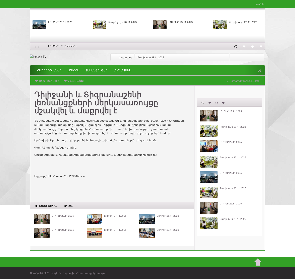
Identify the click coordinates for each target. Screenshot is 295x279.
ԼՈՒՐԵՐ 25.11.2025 (181, 22)
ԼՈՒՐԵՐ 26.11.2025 (60, 22)
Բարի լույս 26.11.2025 (122, 22)
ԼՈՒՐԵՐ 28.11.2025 (63, 215)
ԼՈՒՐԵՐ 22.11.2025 (168, 229)
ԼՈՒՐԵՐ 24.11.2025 (115, 229)
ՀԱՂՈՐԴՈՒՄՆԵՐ (49, 70)
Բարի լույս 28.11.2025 (150, 57)
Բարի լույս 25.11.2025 (243, 22)
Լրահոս (73, 70)
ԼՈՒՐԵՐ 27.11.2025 (115, 215)
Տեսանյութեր (96, 70)
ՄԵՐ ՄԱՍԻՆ (122, 70)
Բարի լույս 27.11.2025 (233, 157)
